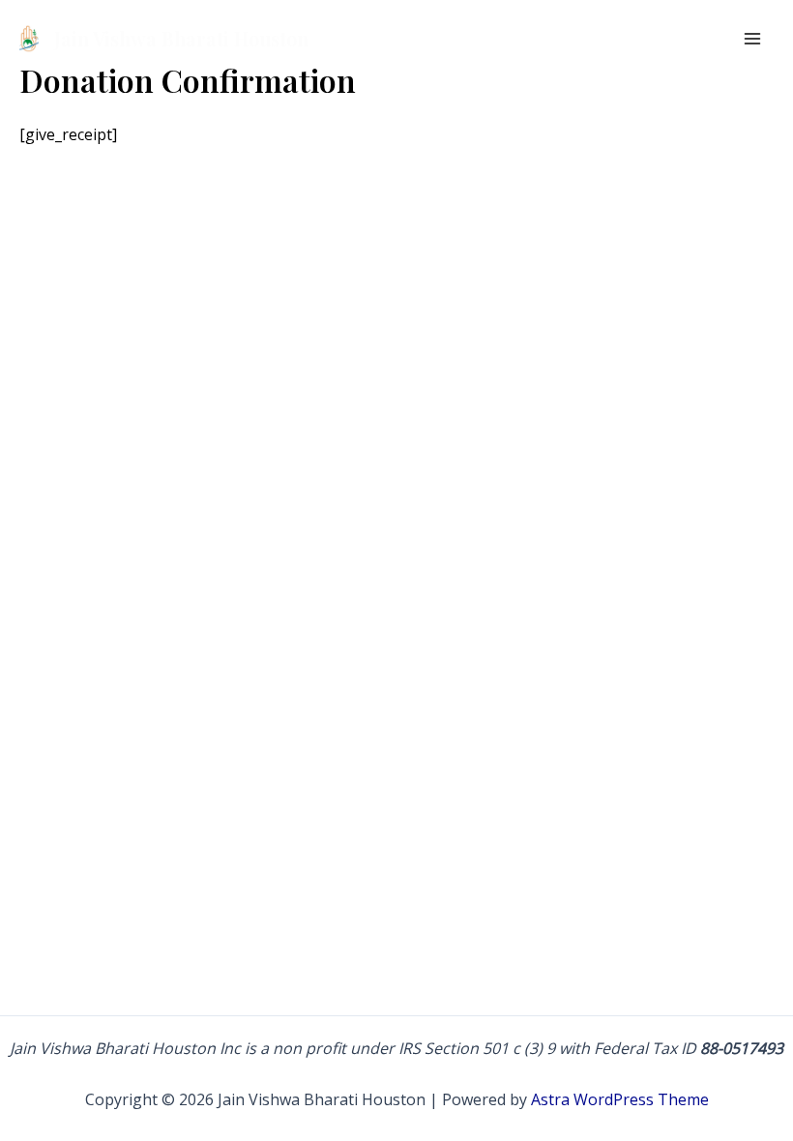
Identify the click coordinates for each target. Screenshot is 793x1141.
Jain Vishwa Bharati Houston (181, 38)
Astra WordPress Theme (620, 1099)
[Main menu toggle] (752, 38)
